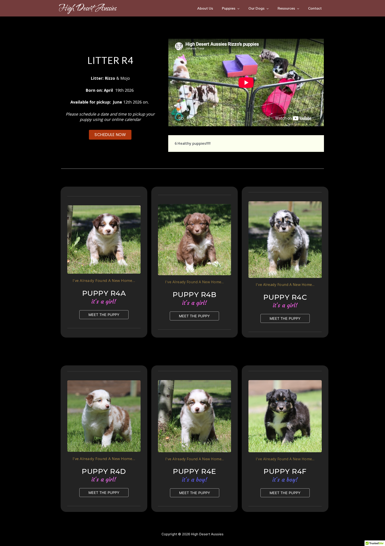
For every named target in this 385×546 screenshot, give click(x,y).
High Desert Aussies (87, 8)
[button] (104, 314)
